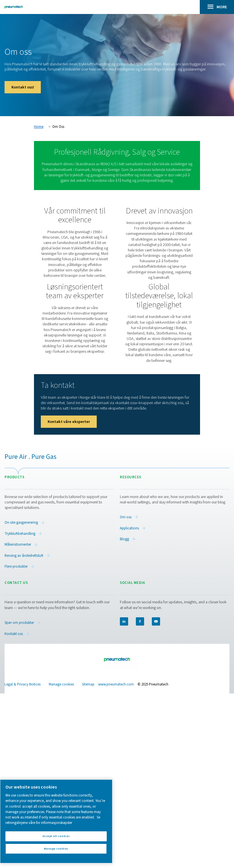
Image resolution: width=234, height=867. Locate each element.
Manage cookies (61, 684)
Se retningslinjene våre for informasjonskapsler (52, 820)
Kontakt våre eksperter (69, 422)
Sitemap (88, 684)
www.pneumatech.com (116, 684)
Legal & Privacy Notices (23, 684)
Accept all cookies (56, 836)
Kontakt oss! (22, 87)
